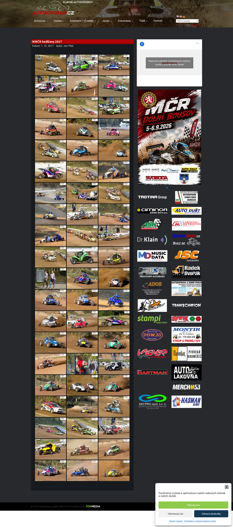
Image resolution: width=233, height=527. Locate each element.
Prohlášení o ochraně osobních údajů (200, 521)
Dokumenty (124, 20)
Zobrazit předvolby (211, 513)
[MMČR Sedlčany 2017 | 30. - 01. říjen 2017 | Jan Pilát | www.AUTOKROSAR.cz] (50, 65)
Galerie (58, 20)
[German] (183, 16)
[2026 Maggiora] (169, 183)
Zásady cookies (175, 521)
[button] (226, 487)
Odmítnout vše (175, 513)
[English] (180, 16)
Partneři (158, 20)
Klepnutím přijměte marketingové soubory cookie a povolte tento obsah (169, 63)
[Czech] (177, 16)
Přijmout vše (193, 505)
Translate (195, 25)
